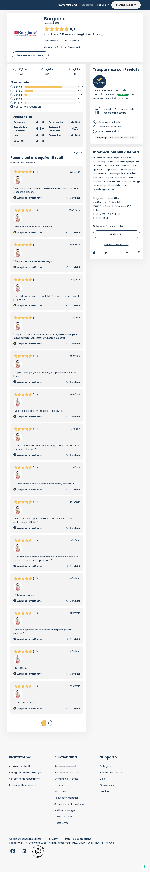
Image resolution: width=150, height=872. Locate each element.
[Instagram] (139, 252)
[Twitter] (106, 252)
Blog (102, 778)
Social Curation (63, 816)
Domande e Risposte (66, 778)
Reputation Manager (66, 797)
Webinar (105, 791)
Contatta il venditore (116, 244)
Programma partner (112, 772)
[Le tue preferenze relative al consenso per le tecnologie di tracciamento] (145, 867)
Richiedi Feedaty (126, 5)
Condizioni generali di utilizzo (25, 839)
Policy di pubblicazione (78, 839)
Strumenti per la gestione (69, 804)
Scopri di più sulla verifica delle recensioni (115, 137)
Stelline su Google (64, 810)
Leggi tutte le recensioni (22, 162)
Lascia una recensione (30, 55)
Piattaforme (61, 823)
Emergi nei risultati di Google (25, 772)
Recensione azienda (65, 766)
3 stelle (18, 95)
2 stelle (18, 98)
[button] (116, 111)
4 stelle (18, 91)
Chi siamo (87, 5)
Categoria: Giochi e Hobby (108, 226)
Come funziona (67, 5)
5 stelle (18, 87)
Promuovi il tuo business (22, 785)
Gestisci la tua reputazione (24, 778)
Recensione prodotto (66, 772)
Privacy (53, 839)
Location (59, 785)
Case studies (107, 785)
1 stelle (18, 102)
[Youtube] (127, 252)
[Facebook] (94, 252)
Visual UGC (60, 791)
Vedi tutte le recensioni (27, 106)
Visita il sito (116, 234)
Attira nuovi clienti (19, 766)
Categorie (105, 766)
